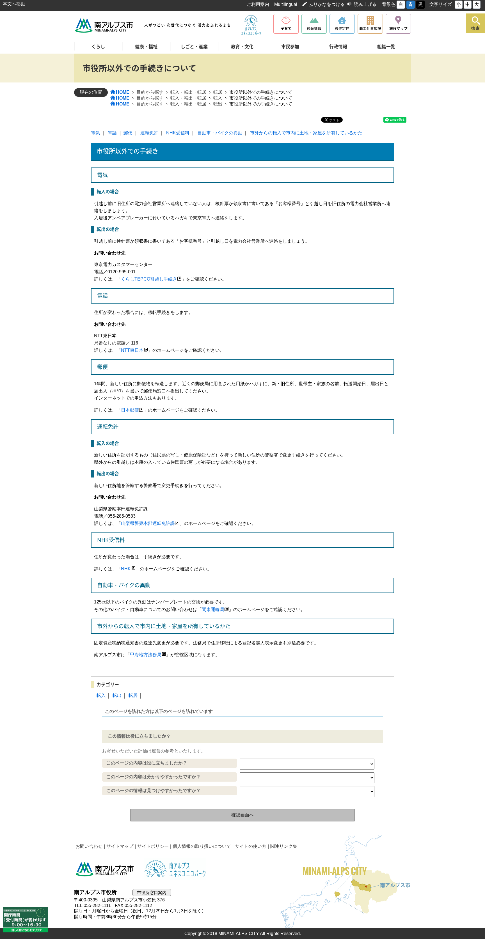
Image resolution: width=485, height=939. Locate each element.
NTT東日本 (132, 350)
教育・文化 (242, 46)
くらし (98, 46)
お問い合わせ (89, 846)
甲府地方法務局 (145, 654)
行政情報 (338, 46)
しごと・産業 (194, 46)
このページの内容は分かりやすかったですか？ (153, 776)
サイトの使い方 (250, 846)
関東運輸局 (213, 609)
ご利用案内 (258, 4)
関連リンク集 (283, 846)
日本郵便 (130, 410)
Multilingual (285, 4)
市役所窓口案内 (151, 892)
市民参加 (290, 46)
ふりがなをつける (327, 4)
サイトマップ (119, 846)
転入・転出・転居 (188, 92)
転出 (217, 104)
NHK (126, 568)
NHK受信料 (177, 132)
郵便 (127, 132)
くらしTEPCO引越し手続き (149, 279)
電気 (95, 132)
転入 (217, 98)
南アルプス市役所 (105, 869)
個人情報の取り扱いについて (202, 846)
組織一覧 (386, 46)
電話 (112, 132)
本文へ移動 (14, 3)
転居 (217, 92)
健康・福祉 (146, 46)
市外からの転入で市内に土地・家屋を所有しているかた (306, 132)
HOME (122, 92)
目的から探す (149, 92)
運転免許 (149, 132)
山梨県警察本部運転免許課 (148, 523)
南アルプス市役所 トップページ (104, 25)
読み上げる (365, 4)
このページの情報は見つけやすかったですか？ (153, 790)
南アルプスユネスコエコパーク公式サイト (251, 25)
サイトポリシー (153, 846)
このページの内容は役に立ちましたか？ (146, 763)
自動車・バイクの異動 (219, 132)
